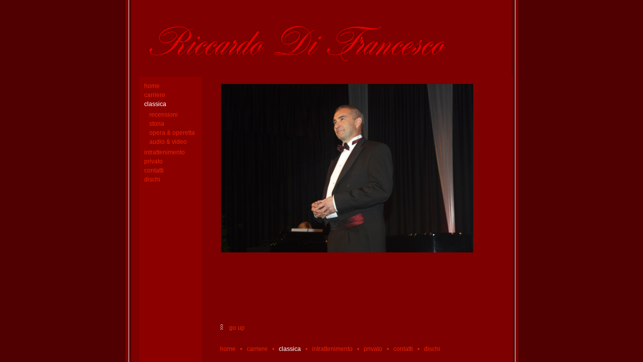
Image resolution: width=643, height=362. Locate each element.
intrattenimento (164, 152)
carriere (154, 95)
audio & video (168, 141)
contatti (154, 170)
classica (155, 104)
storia (156, 123)
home (152, 85)
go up (236, 327)
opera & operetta (172, 132)
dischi (152, 179)
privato (153, 161)
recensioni (163, 114)
